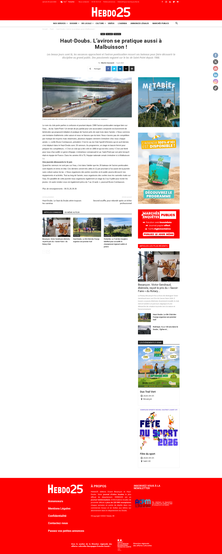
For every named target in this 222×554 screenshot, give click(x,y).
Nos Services (59, 23)
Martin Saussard (107, 63)
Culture (100, 23)
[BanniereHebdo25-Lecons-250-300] (159, 126)
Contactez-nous (58, 523)
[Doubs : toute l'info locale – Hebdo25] (111, 12)
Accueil (45, 29)
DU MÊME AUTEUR (72, 212)
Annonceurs (55, 501)
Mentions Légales (59, 508)
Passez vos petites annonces (66, 530)
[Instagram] (166, 2)
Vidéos (111, 23)
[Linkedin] (170, 2)
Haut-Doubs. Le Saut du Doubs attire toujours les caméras (61, 202)
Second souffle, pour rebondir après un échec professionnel (112, 202)
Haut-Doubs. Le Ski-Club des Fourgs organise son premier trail (164, 317)
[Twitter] (174, 2)
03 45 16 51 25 (96, 2)
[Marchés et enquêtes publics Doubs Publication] (159, 238)
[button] (176, 23)
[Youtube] (178, 2)
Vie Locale (86, 23)
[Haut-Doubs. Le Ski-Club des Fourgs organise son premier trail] (87, 227)
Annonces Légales (140, 23)
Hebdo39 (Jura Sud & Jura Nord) (128, 2)
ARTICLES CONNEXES (53, 212)
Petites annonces (109, 2)
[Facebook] (162, 2)
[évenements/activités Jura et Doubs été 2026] (159, 203)
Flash (52, 29)
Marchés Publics (160, 23)
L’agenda (122, 23)
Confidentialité (57, 515)
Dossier (73, 23)
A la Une (46, 236)
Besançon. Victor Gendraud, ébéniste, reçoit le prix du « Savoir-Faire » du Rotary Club (56, 241)
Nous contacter (84, 2)
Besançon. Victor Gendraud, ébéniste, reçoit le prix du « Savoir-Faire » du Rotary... (158, 288)
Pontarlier (117, 34)
